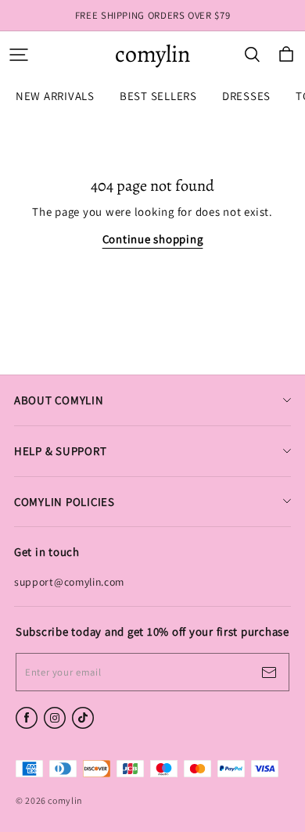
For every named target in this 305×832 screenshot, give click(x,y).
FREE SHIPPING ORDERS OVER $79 (153, 15)
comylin (152, 54)
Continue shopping (152, 238)
